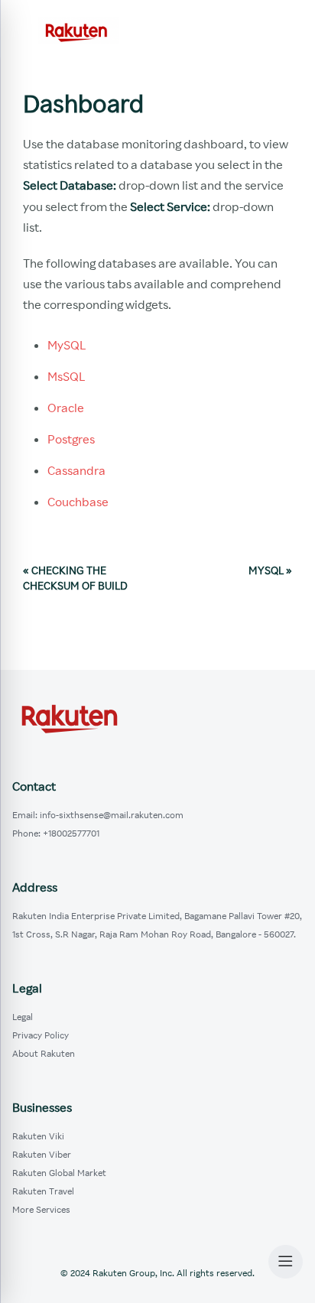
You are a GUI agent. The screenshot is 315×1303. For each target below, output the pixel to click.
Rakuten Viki (38, 1136)
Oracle (65, 407)
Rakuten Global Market (59, 1172)
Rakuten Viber (41, 1154)
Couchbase (78, 501)
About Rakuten (43, 1053)
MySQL (66, 345)
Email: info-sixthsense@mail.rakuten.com (97, 814)
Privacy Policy (40, 1035)
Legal (22, 1016)
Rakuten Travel (43, 1191)
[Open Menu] (285, 1262)
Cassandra (76, 470)
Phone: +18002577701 (55, 833)
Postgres (71, 439)
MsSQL (66, 376)
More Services (41, 1209)
